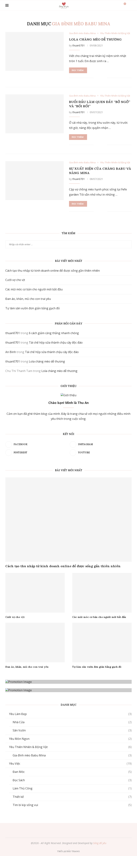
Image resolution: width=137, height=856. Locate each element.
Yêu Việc (70, 764)
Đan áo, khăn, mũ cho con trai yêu (28, 299)
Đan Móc (72, 772)
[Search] (130, 5)
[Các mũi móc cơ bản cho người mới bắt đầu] (102, 593)
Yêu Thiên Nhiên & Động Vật (70, 747)
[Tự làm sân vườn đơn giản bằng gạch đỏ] (102, 642)
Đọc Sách (72, 780)
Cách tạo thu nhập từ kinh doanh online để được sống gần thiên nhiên (52, 271)
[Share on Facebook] (99, 78)
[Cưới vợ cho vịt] (35, 593)
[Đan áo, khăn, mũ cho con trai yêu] (35, 642)
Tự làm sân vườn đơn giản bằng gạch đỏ (32, 308)
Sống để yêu (99, 843)
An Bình (10, 352)
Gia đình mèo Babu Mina (72, 755)
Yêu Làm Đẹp (70, 714)
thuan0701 (78, 45)
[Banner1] (68, 682)
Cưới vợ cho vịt (15, 280)
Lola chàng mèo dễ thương (95, 39)
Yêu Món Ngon (70, 739)
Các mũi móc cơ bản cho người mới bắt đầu (34, 289)
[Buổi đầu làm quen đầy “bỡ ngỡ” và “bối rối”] (34, 113)
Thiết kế (72, 797)
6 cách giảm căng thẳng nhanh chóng (54, 333)
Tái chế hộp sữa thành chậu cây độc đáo (56, 342)
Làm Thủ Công (72, 788)
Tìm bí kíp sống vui (72, 805)
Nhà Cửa (72, 722)
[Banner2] (68, 690)
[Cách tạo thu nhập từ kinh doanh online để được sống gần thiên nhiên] (68, 519)
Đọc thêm (77, 70)
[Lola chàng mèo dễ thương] (34, 51)
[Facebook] (59, 830)
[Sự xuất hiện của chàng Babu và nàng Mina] (34, 180)
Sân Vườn (72, 730)
